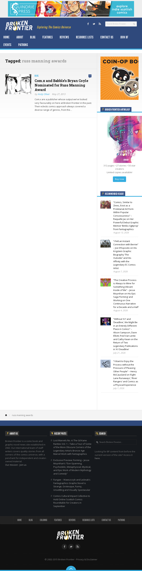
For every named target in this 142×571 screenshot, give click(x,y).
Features (47, 37)
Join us (23, 464)
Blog (33, 37)
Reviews (64, 37)
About (19, 37)
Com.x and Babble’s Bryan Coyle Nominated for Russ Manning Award (61, 85)
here (97, 458)
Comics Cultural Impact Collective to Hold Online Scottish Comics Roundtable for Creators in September (71, 501)
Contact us (106, 37)
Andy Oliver (44, 94)
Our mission (11, 464)
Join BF (124, 37)
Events (7, 45)
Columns (43, 520)
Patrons (23, 45)
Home (6, 37)
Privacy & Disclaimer (86, 559)
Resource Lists (85, 37)
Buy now (119, 179)
